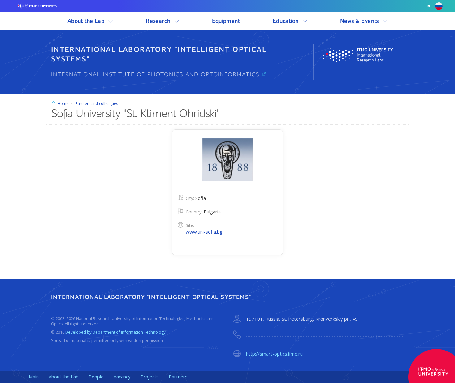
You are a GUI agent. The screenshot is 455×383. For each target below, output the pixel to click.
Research (159, 21)
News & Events (360, 21)
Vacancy (122, 376)
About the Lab (86, 21)
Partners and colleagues (97, 103)
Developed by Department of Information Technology (115, 332)
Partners (178, 376)
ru (429, 6)
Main (34, 376)
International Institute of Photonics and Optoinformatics (156, 75)
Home (63, 103)
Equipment (226, 21)
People (96, 376)
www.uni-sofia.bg (204, 232)
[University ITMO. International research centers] (363, 55)
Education (286, 21)
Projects (150, 376)
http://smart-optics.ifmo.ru (274, 354)
